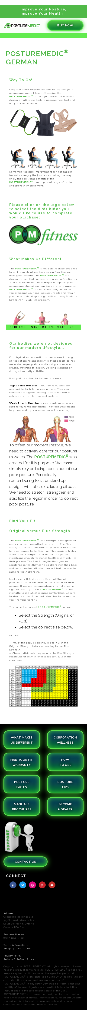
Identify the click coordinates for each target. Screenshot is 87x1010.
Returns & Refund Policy (18, 959)
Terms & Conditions (15, 945)
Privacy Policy (12, 955)
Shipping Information (17, 948)
